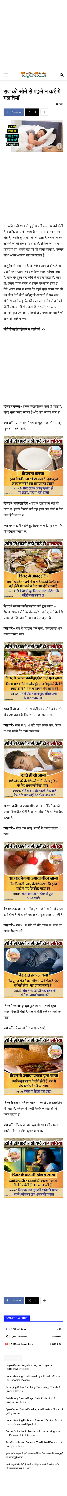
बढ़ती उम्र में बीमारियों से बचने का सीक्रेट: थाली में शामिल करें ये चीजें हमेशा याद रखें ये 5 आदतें (32, 1466)
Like (59, 1329)
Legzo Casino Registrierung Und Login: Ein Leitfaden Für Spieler (29, 1367)
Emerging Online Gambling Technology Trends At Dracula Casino (33, 1389)
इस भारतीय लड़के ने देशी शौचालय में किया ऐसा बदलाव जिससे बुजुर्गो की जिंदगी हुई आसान (34, 1455)
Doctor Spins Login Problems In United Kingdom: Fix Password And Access (33, 1433)
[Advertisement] (33, 35)
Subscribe (55, 1344)
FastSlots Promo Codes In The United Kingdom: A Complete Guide (34, 1444)
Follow (56, 1336)
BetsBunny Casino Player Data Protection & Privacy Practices (31, 1400)
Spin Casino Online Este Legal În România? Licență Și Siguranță (34, 1411)
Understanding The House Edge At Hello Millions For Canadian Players (33, 1378)
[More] (44, 112)
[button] (6, 75)
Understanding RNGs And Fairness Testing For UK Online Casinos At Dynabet (34, 1422)
